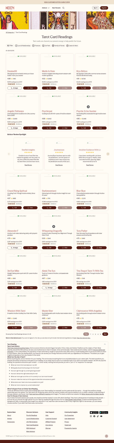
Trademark (68, 425)
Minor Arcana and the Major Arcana (93, 394)
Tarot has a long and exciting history (18, 348)
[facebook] (94, 417)
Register (104, 8)
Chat (31, 88)
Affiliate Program (50, 422)
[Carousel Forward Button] (108, 154)
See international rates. (83, 338)
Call (50, 88)
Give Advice (49, 425)
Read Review (28, 165)
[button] (105, 344)
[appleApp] (94, 413)
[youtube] (101, 417)
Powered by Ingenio (71, 428)
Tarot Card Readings (32, 425)
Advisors (44, 8)
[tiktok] (98, 417)
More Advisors (30, 431)
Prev (86, 334)
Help (47, 415)
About (9, 415)
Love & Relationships (32, 418)
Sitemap (48, 428)
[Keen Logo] (10, 7)
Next (105, 334)
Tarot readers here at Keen (73, 399)
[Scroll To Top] (106, 436)
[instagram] (91, 417)
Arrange (15, 88)
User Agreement (70, 418)
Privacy (67, 422)
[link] (88, 106)
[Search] (63, 8)
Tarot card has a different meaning (39, 394)
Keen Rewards (56, 8)
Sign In (96, 8)
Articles (9, 418)
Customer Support (51, 418)
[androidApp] (103, 413)
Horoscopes (11, 422)
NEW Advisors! (30, 428)
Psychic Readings (31, 415)
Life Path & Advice (31, 422)
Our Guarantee (69, 415)
